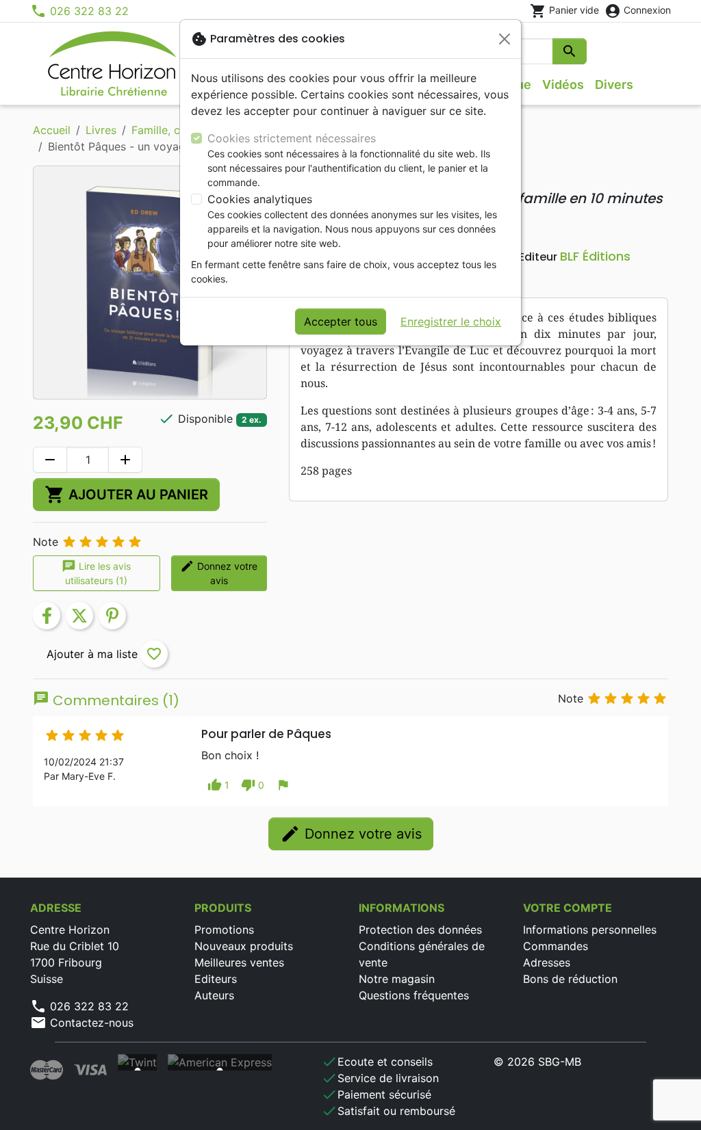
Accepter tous (340, 321)
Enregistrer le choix (450, 321)
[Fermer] (504, 39)
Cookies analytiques (259, 199)
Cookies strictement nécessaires (291, 138)
